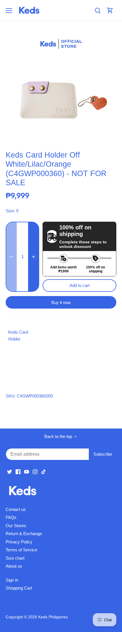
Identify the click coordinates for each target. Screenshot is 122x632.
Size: (10, 210)
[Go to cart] (110, 10)
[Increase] (33, 256)
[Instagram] (35, 471)
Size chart (15, 558)
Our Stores (16, 525)
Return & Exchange (24, 533)
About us (14, 566)
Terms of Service (21, 549)
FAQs (11, 517)
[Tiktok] (43, 471)
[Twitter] (9, 471)
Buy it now (61, 302)
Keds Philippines (53, 617)
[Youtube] (26, 471)
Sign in (12, 580)
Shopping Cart (19, 588)
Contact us (16, 509)
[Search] (97, 10)
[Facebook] (18, 471)
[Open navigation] (9, 10)
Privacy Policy (19, 541)
